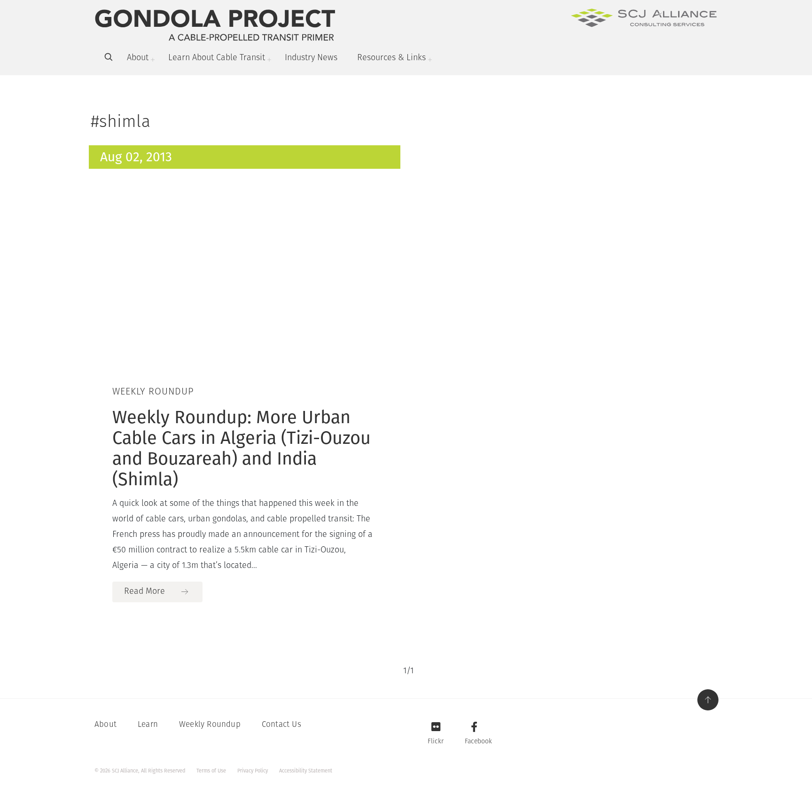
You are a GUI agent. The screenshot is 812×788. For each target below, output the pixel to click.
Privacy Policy (252, 771)
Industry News (311, 58)
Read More (144, 592)
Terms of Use (211, 771)
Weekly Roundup (210, 725)
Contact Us (281, 725)
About (137, 58)
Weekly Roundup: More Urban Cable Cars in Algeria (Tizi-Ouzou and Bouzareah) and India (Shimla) (241, 448)
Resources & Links (391, 58)
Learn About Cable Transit (216, 58)
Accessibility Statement (305, 771)
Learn (148, 725)
